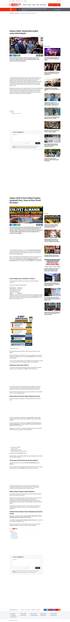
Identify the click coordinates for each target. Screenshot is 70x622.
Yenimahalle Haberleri (34, 615)
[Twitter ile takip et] (47, 610)
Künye (26, 609)
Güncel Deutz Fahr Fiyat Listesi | (16, 113)
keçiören (12, 112)
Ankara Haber (43, 4)
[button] (37, 55)
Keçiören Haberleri (33, 613)
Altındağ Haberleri (43, 613)
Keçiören (18, 80)
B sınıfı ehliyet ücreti (14, 538)
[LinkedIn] (15, 55)
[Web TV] (57, 0)
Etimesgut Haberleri (53, 613)
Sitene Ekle (38, 609)
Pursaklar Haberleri (53, 615)
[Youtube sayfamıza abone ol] (50, 610)
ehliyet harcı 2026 (14, 534)
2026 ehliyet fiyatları (14, 533)
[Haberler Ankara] (15, 4)
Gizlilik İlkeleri (33, 609)
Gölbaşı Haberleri (23, 615)
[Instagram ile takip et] (54, 610)
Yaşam (37, 4)
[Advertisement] (35, 21)
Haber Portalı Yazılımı (14, 620)
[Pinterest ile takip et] (57, 610)
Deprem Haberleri (13, 616)
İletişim (29, 609)
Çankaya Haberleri (24, 613)
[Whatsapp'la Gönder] (17, 55)
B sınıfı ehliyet (13, 532)
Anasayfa (22, 609)
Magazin (29, 4)
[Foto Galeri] (59, 0)
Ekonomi (24, 4)
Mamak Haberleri (43, 615)
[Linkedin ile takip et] (52, 610)
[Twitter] (13, 55)
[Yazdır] (19, 55)
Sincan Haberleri (13, 615)
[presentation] (13, 9)
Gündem (33, 4)
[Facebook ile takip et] (45, 610)
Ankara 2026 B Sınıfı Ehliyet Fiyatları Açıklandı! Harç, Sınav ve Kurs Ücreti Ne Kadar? (34, 9)
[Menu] (49, 5)
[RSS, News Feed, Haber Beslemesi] (59, 610)
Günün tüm (57, 9)
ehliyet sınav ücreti (14, 535)
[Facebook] (10, 55)
